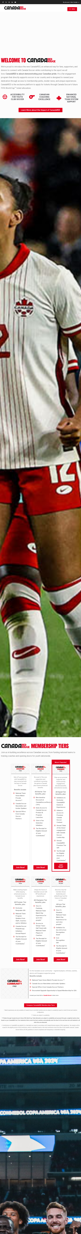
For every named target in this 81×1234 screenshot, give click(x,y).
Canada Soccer (47, 995)
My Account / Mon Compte (70, 2)
